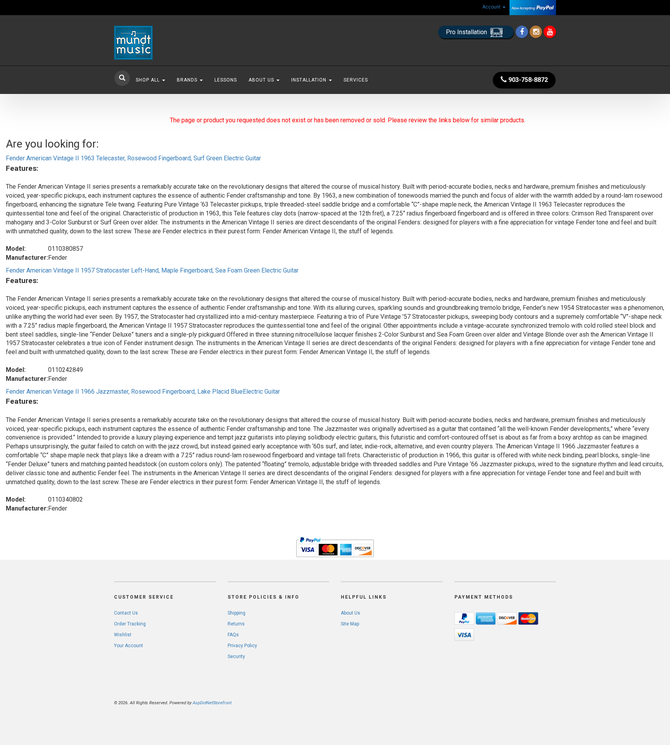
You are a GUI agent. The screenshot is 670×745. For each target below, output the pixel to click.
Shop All (148, 80)
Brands (188, 80)
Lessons (225, 80)
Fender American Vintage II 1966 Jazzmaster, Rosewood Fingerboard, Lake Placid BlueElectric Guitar (143, 391)
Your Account (128, 645)
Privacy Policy (242, 645)
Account (492, 7)
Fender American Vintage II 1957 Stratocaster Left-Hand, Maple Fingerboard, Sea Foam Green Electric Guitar (152, 270)
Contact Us (126, 613)
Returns (236, 624)
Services (356, 80)
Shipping (236, 613)
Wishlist (122, 634)
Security (236, 656)
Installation (309, 80)
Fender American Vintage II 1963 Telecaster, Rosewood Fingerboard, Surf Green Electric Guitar (133, 158)
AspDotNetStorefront (212, 702)
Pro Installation (467, 32)
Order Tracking (130, 624)
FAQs (233, 634)
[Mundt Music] (184, 43)
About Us (262, 80)
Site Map (350, 624)
